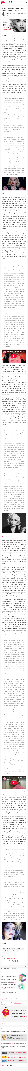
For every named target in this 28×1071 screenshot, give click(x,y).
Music (19, 13)
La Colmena (7, 993)
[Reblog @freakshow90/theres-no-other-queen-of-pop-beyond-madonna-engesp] (3, 961)
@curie (13, 982)
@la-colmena (6, 977)
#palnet (4, 950)
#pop (14, 950)
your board (11, 1043)
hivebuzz (5, 1028)
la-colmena (6, 968)
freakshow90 (10, 13)
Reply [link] (6, 961)
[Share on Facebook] (12, 961)
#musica (8, 948)
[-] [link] (25, 968)
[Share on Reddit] (15, 961)
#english (13, 948)
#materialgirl (5, 953)
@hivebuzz (16, 1049)
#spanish (18, 948)
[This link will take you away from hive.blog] (2, 35)
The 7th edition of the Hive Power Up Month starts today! (17, 1053)
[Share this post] (19, 961)
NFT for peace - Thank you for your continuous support (16, 1061)
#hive (18, 950)
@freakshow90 (11, 1030)
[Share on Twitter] (14, 961)
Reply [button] (16, 998)
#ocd (23, 948)
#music (4, 948)
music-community (7, 1002)
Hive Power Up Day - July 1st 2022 (17, 1057)
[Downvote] (4, 958)
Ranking (2, 1044)
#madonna (9, 950)
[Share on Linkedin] (17, 961)
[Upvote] (3, 958)
